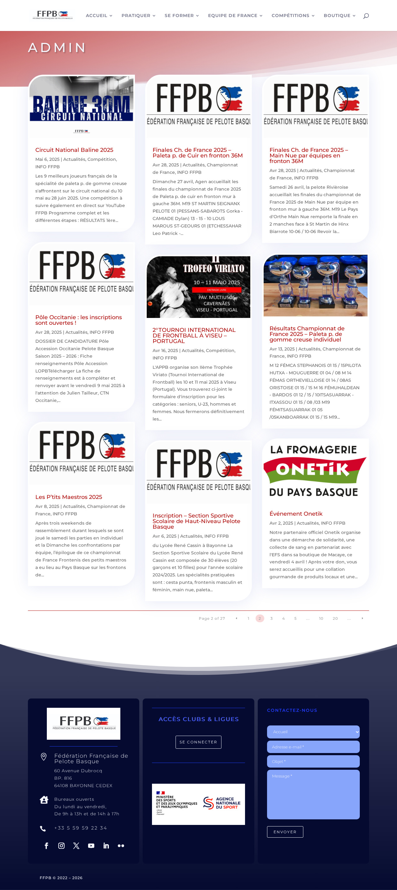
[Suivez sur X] (76, 845)
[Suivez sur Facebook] (46, 845)
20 (335, 618)
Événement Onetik (296, 513)
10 (321, 618)
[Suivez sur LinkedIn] (106, 845)
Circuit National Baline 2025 (74, 150)
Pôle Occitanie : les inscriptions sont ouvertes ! (78, 320)
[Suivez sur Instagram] (61, 845)
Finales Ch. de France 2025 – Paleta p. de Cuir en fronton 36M (198, 153)
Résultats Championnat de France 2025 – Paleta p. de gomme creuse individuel (307, 334)
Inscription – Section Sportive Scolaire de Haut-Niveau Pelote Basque (196, 521)
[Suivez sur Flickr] (121, 845)
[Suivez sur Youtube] (91, 845)
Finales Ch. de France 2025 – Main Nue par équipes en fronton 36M (309, 156)
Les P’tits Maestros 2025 (68, 497)
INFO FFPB (47, 167)
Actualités (74, 159)
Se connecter (198, 742)
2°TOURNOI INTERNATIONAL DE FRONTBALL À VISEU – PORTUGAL (194, 336)
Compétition (101, 159)
